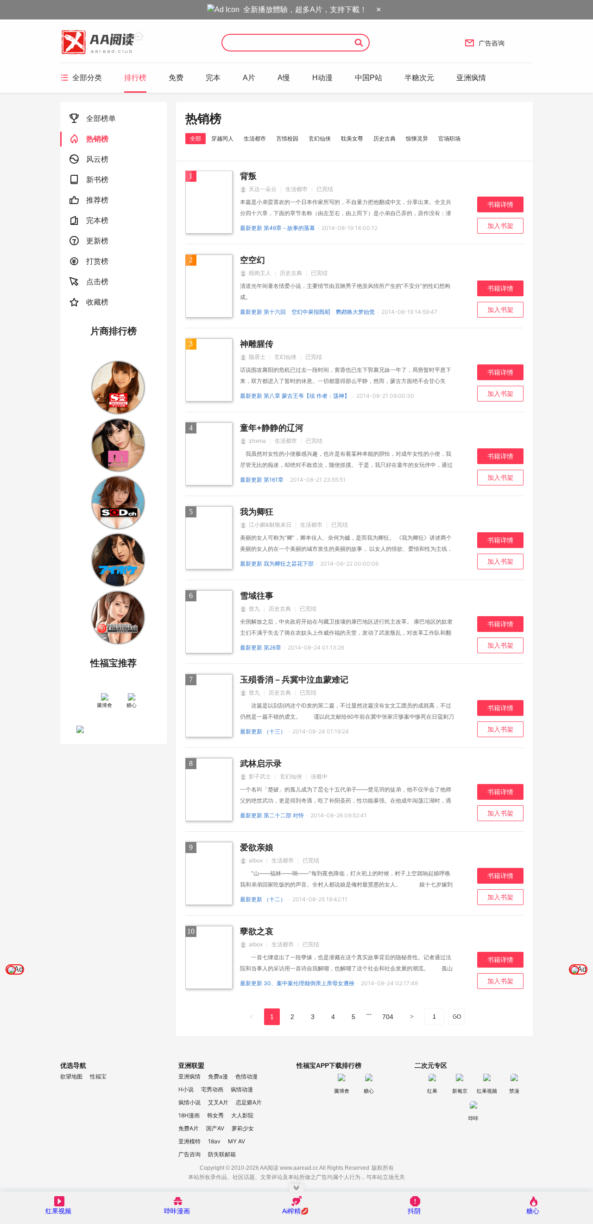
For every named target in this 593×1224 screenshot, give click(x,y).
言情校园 (287, 138)
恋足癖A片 (249, 1102)
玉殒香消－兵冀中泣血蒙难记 (294, 679)
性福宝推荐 (113, 663)
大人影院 (242, 1115)
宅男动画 (212, 1089)
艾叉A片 (218, 1102)
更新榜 (88, 241)
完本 (213, 78)
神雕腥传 (256, 344)
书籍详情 (500, 204)
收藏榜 (88, 302)
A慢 (284, 78)
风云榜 (88, 159)
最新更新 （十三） (263, 731)
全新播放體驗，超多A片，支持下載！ (305, 9)
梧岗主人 (260, 272)
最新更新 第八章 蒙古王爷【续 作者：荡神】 (295, 395)
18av (214, 1141)
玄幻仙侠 (320, 138)
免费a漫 (218, 1076)
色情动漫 (246, 1076)
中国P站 (368, 78)
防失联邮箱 (222, 1154)
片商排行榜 (113, 331)
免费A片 (188, 1128)
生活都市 (255, 138)
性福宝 (98, 1076)
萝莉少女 (243, 1128)
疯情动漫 (242, 1089)
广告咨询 (485, 43)
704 (387, 1016)
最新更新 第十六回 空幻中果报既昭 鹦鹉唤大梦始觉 (307, 311)
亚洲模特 (189, 1141)
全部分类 (81, 77)
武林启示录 (261, 763)
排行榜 (135, 78)
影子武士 (260, 776)
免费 (176, 78)
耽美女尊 (352, 138)
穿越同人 (222, 138)
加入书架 (500, 226)
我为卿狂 (256, 511)
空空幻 (252, 260)
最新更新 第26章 (260, 647)
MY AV (236, 1141)
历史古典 (384, 138)
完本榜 (88, 220)
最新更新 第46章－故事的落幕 (277, 227)
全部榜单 (92, 118)
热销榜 (88, 139)
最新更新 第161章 (262, 479)
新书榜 (88, 180)
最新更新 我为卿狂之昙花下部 (277, 563)
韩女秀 (215, 1115)
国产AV (215, 1128)
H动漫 (322, 78)
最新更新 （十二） (263, 899)
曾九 (254, 608)
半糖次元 (419, 78)
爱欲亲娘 (256, 847)
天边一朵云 (263, 188)
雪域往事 (256, 595)
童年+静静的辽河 (271, 428)
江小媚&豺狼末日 (270, 524)
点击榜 (88, 282)
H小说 (186, 1089)
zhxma (257, 440)
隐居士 (257, 356)
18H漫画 (189, 1115)
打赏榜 (88, 261)
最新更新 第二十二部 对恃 (272, 815)
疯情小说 (189, 1102)
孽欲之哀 (256, 931)
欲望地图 (71, 1076)
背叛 (248, 176)
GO (457, 1017)
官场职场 (449, 138)
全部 (195, 138)
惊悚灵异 (417, 138)
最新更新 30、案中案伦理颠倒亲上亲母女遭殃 (297, 983)
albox (256, 860)
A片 (249, 78)
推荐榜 (88, 200)
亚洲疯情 (471, 78)
